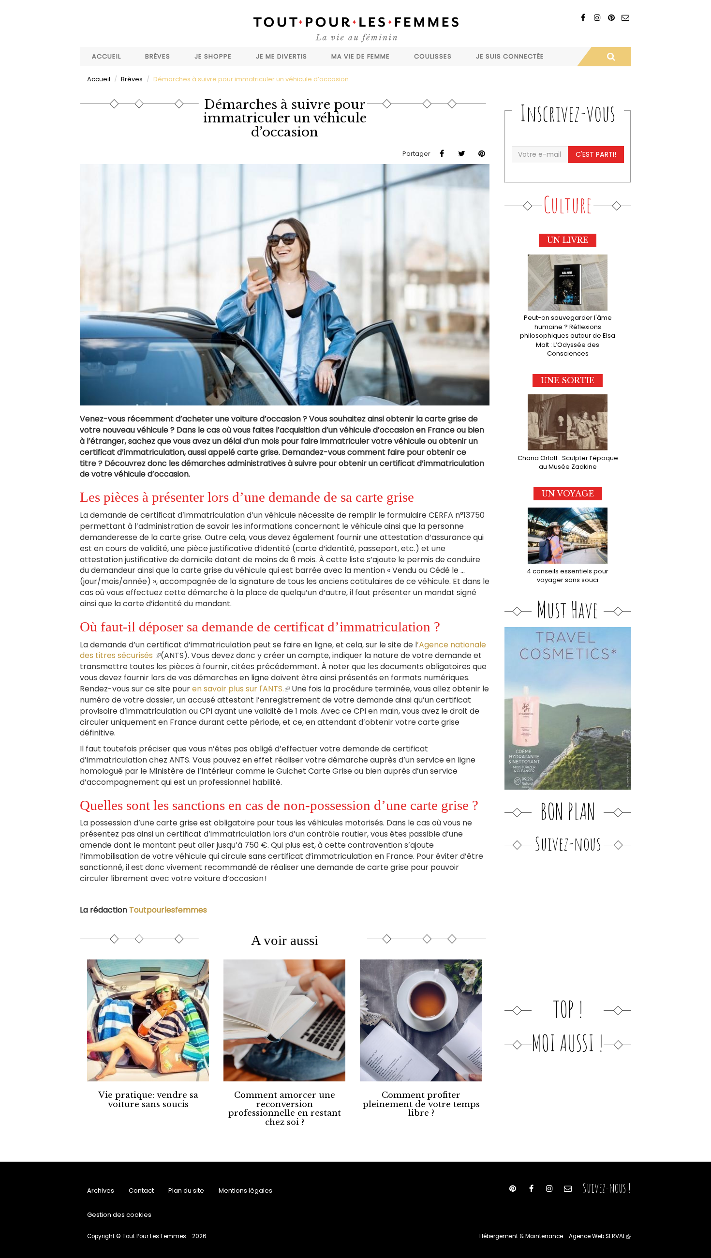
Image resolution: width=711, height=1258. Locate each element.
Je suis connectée (510, 56)
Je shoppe (213, 56)
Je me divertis (281, 56)
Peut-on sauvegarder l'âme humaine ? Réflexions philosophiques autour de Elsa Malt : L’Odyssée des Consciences (567, 335)
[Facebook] (583, 18)
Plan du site (186, 1190)
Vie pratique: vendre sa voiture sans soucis (148, 1099)
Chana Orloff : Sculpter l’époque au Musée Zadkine (568, 462)
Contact (141, 1190)
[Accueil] (355, 28)
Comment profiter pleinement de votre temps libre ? (421, 1104)
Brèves (157, 56)
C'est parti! (596, 154)
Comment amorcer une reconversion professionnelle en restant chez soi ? (284, 1108)
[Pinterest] (611, 18)
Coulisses (433, 56)
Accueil (106, 56)
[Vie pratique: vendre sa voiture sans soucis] (148, 1020)
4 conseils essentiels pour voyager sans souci (567, 576)
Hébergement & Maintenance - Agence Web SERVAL (555, 1236)
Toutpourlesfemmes (168, 909)
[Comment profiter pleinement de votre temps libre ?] (421, 1020)
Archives (100, 1190)
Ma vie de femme (360, 56)
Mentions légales (245, 1190)
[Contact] (625, 18)
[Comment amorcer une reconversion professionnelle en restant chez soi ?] (284, 1020)
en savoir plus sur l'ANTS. (241, 688)
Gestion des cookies (119, 1214)
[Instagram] (597, 18)
